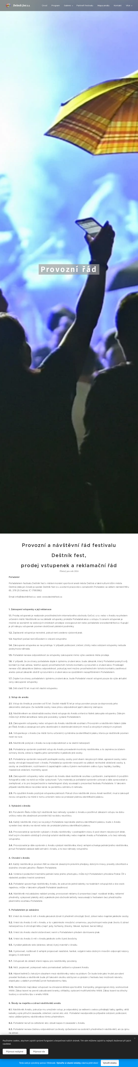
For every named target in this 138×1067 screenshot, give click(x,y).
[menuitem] (45, 5)
